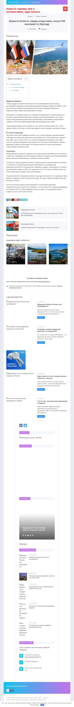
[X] (13, 200)
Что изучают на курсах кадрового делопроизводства (40, 626)
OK (42, 705)
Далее (41, 317)
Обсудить (43, 29)
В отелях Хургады (19, 87)
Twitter (25, 425)
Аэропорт (16, 90)
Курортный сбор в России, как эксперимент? (49, 305)
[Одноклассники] (10, 200)
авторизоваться (44, 281)
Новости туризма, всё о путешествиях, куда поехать (23, 10)
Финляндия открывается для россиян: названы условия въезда (36, 255)
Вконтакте (21, 425)
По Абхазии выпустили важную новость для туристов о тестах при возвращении (12, 213)
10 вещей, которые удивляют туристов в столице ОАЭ (49, 330)
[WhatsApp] (21, 200)
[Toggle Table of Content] (25, 79)
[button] (23, 535)
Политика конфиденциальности (16, 686)
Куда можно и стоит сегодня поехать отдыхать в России (52, 377)
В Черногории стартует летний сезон (56, 256)
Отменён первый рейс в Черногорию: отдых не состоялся (12, 226)
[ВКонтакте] (7, 200)
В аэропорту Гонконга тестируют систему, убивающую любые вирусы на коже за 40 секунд (16, 254)
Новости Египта (16, 84)
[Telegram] (26, 200)
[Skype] (24, 200)
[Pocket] (15, 200)
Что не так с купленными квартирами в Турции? (52, 402)
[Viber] (18, 200)
